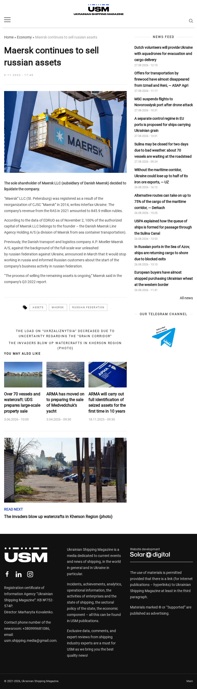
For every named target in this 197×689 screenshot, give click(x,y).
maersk (58, 307)
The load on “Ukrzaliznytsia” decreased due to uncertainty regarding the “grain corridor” (65, 333)
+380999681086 (36, 628)
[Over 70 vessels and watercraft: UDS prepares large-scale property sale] (23, 374)
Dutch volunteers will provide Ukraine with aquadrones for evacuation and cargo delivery (163, 53)
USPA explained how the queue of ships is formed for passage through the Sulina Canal (163, 227)
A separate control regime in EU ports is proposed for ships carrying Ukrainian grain (162, 124)
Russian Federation (88, 307)
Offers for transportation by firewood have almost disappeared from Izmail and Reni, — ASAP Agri (161, 79)
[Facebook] (7, 574)
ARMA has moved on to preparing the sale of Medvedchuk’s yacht (65, 403)
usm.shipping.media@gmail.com (30, 640)
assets (38, 307)
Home (9, 37)
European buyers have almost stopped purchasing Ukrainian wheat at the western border (163, 278)
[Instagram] (30, 574)
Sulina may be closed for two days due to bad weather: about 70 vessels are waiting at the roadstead (163, 150)
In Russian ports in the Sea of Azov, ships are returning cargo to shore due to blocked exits (162, 253)
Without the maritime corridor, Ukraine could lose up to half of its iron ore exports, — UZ (161, 176)
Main (189, 681)
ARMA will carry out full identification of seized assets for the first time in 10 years (107, 403)
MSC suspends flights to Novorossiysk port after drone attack (163, 102)
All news (186, 298)
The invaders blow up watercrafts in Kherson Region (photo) (65, 345)
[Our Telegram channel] (163, 337)
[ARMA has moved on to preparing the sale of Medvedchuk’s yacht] (65, 374)
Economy (24, 37)
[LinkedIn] (19, 574)
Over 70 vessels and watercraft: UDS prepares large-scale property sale (22, 403)
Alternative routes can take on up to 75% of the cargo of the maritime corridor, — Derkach (162, 201)
